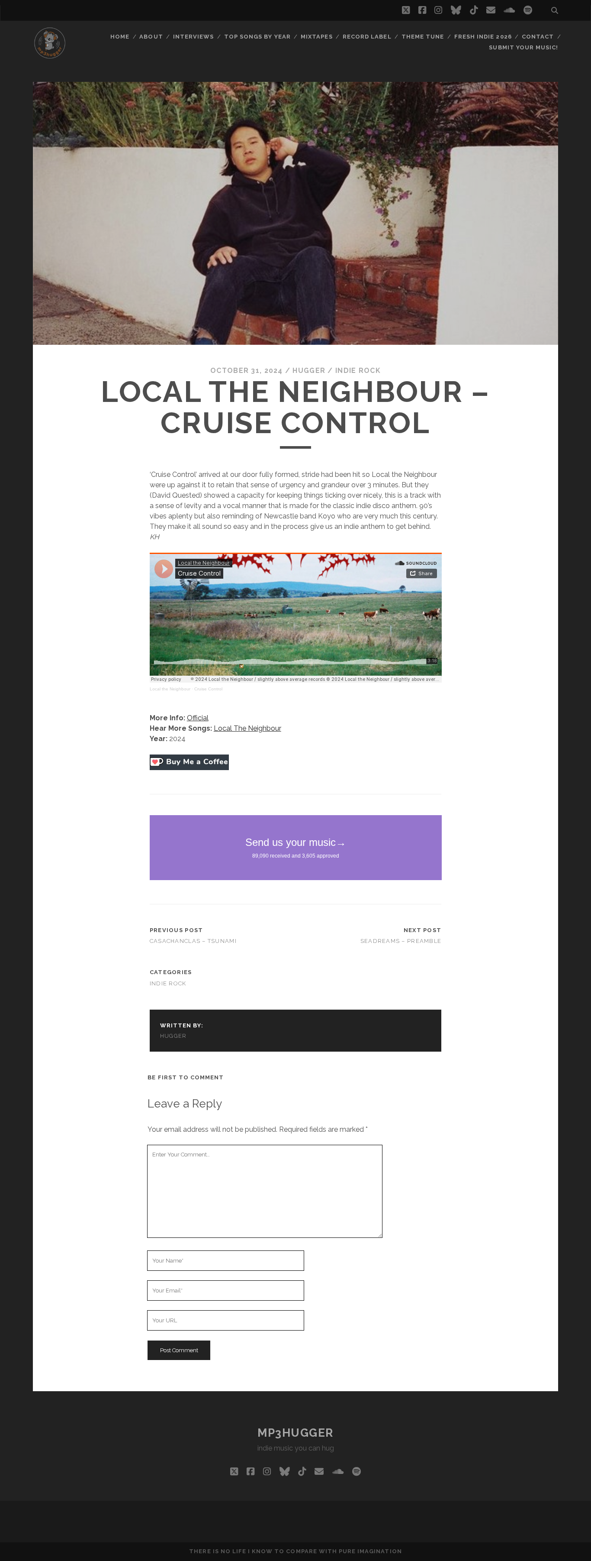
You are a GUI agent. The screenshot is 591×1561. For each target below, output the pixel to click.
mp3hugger (295, 1432)
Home (119, 36)
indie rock (358, 370)
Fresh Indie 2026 (483, 36)
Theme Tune (422, 36)
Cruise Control (208, 689)
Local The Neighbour (247, 728)
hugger (308, 370)
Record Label (367, 36)
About (151, 36)
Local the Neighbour (170, 689)
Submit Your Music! (523, 47)
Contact (538, 36)
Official (198, 718)
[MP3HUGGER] (50, 55)
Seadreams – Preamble (401, 941)
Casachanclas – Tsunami (193, 941)
